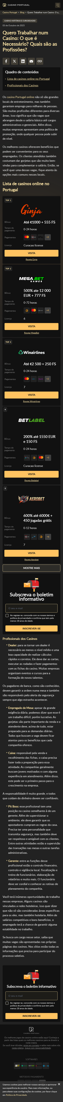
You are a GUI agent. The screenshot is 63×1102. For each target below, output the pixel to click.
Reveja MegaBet (31, 333)
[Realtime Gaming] (38, 1065)
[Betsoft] (17, 1065)
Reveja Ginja (31, 259)
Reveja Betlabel (31, 480)
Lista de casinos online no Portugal (28, 78)
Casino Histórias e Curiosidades (19, 21)
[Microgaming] (24, 1065)
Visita (31, 253)
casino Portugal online (20, 97)
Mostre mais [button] (31, 568)
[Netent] (31, 1065)
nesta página (18, 1048)
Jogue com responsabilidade (38, 1048)
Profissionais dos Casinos (22, 85)
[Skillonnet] (46, 1065)
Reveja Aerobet (31, 559)
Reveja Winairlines (31, 401)
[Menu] (57, 5)
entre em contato (31, 1045)
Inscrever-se (32, 628)
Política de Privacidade (16, 1095)
